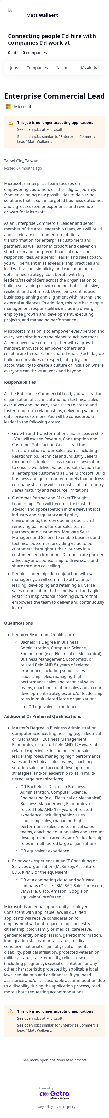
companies (37, 67)
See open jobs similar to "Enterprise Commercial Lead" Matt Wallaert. (58, 139)
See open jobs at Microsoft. (40, 129)
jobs (14, 67)
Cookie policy (66, 1107)
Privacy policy (43, 1107)
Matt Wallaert (42, 15)
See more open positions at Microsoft (54, 1060)
